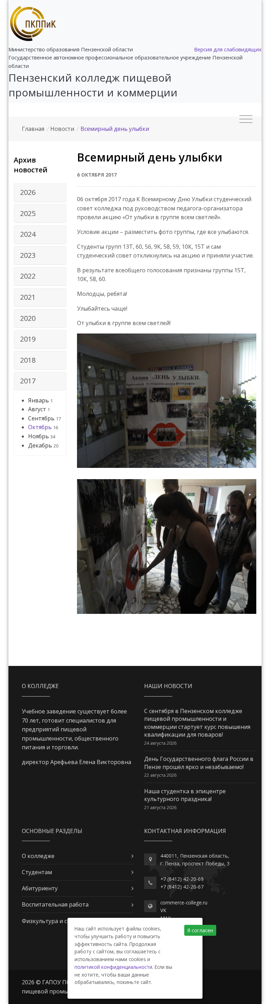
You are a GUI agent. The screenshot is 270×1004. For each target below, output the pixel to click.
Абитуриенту (40, 888)
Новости (62, 129)
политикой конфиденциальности (113, 967)
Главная (33, 129)
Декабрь (40, 445)
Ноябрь (38, 436)
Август (37, 409)
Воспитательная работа (55, 904)
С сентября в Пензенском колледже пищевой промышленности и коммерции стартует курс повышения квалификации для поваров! (197, 722)
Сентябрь (41, 418)
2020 (28, 318)
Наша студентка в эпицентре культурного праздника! (185, 795)
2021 (28, 297)
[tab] (40, 193)
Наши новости (168, 686)
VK (163, 910)
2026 (28, 192)
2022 (28, 276)
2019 (28, 339)
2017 (28, 381)
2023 (28, 255)
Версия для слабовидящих (228, 49)
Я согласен (200, 930)
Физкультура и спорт (51, 921)
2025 (28, 213)
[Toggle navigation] (246, 119)
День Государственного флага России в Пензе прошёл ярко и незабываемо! (198, 762)
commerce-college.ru (183, 902)
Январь (38, 400)
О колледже (38, 856)
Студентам (37, 872)
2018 (28, 360)
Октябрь (40, 427)
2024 (28, 234)
